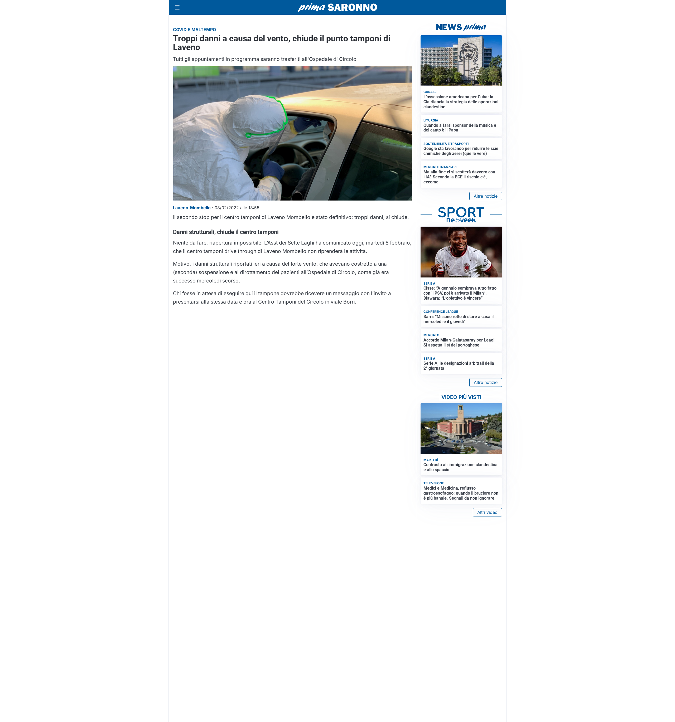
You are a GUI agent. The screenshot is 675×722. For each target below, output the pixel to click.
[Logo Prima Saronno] (337, 7)
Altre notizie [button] (486, 196)
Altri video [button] (487, 512)
